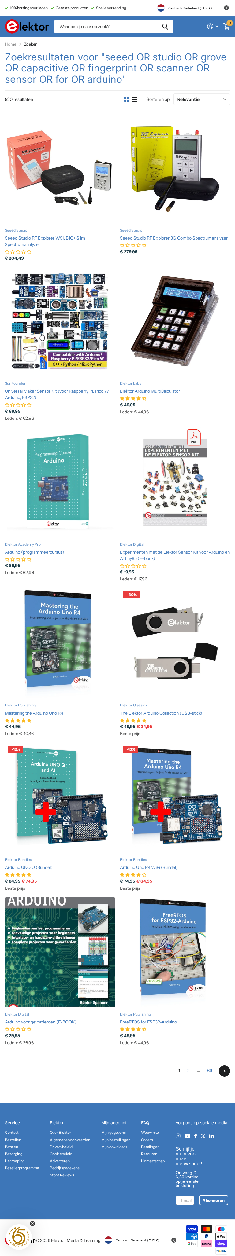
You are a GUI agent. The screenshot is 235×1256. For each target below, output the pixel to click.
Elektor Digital (132, 544)
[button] (19, 1237)
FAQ (145, 1122)
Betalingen (150, 1146)
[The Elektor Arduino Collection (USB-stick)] (175, 643)
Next (224, 1071)
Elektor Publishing (20, 705)
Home (10, 44)
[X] (203, 1136)
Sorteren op (158, 99)
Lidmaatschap (153, 1161)
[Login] (212, 26)
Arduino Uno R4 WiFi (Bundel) (149, 867)
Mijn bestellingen (115, 1139)
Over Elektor (60, 1132)
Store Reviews (62, 1175)
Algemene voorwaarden (70, 1139)
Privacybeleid (61, 1146)
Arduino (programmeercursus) (34, 552)
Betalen (11, 1146)
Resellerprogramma (22, 1168)
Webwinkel (150, 1132)
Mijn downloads (114, 1146)
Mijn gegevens (113, 1132)
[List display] (134, 100)
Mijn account (114, 1122)
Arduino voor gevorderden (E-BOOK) (41, 1022)
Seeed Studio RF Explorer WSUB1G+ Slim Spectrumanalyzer (45, 241)
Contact (12, 1132)
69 (209, 1070)
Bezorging (13, 1154)
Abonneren (214, 1200)
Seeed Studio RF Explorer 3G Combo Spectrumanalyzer (174, 238)
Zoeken (165, 26)
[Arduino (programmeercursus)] (60, 482)
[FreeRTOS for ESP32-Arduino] (175, 952)
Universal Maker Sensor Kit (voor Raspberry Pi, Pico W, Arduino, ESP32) (57, 394)
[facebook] (195, 1136)
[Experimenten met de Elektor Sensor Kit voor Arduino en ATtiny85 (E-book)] (175, 482)
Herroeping (14, 1161)
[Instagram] (178, 1136)
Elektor (57, 1122)
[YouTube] (187, 1136)
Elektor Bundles (18, 859)
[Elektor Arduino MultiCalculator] (175, 321)
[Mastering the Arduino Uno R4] (60, 643)
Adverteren (60, 1161)
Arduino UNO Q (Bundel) (29, 867)
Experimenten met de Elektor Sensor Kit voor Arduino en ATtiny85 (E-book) (175, 555)
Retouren (149, 1154)
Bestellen (13, 1139)
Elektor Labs (130, 383)
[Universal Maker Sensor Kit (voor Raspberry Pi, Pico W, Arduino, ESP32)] (60, 321)
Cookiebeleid (61, 1154)
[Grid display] (126, 100)
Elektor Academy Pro (23, 544)
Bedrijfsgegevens (65, 1168)
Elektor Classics (133, 705)
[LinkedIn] (211, 1136)
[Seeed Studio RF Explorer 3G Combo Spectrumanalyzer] (175, 168)
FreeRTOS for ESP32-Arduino (148, 1022)
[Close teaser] (32, 1223)
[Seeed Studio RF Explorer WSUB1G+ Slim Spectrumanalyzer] (60, 168)
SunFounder (15, 383)
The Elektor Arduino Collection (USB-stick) (161, 713)
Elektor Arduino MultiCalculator (150, 391)
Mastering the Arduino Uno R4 (34, 713)
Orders (147, 1139)
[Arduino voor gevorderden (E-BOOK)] (60, 952)
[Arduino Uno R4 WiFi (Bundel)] (175, 798)
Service (12, 1122)
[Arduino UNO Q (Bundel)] (60, 798)
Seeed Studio (16, 230)
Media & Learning (83, 1240)
